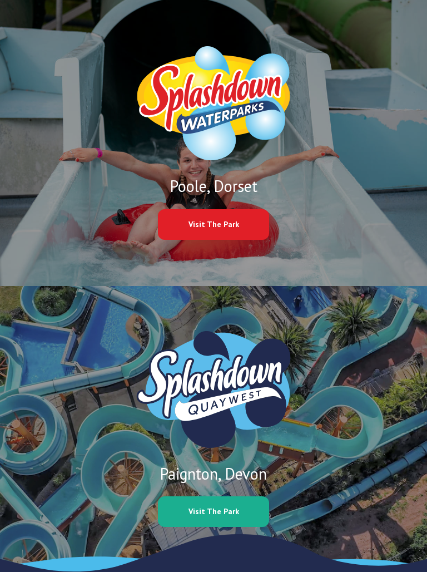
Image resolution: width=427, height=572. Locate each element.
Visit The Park (213, 224)
